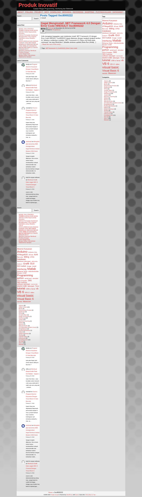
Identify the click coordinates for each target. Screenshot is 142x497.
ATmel (31, 255)
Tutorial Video (23, 336)
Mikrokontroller (23, 326)
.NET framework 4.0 (51, 48)
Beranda (66, 12)
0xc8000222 (62, 48)
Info (46, 12)
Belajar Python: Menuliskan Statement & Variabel (27, 56)
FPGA (20, 313)
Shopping (89, 12)
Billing (26, 257)
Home (50, 492)
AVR (36, 254)
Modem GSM (21, 273)
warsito (19, 301)
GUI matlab (21, 266)
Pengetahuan (23, 329)
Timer (37, 286)
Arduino (22, 251)
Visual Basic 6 (25, 298)
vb (37, 288)
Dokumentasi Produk (25, 310)
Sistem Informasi (24, 333)
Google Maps (23, 315)
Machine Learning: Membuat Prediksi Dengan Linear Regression (27, 52)
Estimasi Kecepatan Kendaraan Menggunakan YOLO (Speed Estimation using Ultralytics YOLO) (28, 37)
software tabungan (23, 284)
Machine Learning (24, 321)
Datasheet (118, 12)
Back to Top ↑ (92, 494)
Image (29, 266)
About (21, 12)
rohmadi (51, 28)
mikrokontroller (33, 271)
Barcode (20, 257)
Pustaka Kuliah (103, 12)
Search (19, 16)
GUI (32, 263)
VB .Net (21, 341)
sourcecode (34, 284)
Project (39, 12)
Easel (76, 494)
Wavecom (27, 301)
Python (21, 332)
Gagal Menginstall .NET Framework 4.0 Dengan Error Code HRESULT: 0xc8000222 (71, 24)
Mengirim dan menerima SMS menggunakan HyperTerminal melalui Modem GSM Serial (32, 146)
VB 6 (20, 292)
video (32, 292)
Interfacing (21, 269)
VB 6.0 (27, 292)
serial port (28, 278)
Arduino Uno (32, 252)
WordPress (69, 494)
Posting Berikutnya (24, 330)
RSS (86, 494)
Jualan (21, 319)
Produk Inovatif (37, 5)
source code (22, 286)
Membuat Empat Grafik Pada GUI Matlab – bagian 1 (32, 87)
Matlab (31, 268)
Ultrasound (22, 338)
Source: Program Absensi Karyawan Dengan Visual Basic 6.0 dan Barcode (32, 112)
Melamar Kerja (22, 271)
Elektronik (22, 312)
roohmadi (29, 141)
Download (55, 12)
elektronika (34, 261)
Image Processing (24, 316)
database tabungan (24, 261)
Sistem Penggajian (22, 280)
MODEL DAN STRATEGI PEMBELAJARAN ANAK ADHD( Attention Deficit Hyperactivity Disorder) (28, 31)
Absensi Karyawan (24, 249)
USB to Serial (30, 289)
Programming (25, 275)
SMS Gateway (22, 282)
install (34, 266)
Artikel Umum (23, 307)
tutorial (21, 288)
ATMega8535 (22, 255)
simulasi (35, 278)
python (20, 278)
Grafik (26, 263)
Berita (20, 308)
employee (19, 264)
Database (21, 259)
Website (21, 344)
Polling (29, 12)
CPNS (32, 257)
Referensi (78, 12)
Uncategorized (23, 340)
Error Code (69, 48)
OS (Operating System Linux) (27, 327)
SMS (30, 280)
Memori (21, 324)
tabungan (31, 286)
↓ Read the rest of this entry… (51, 44)
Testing (21, 335)
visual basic (25, 295)
